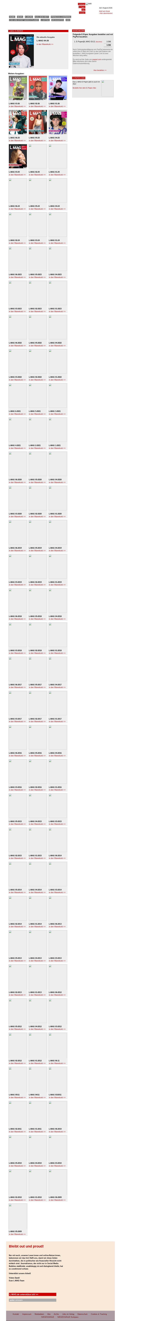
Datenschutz (83, 1314)
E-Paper (82, 7)
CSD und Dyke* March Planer (24, 20)
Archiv (56, 1314)
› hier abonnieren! (105, 13)
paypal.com (96, 59)
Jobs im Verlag (68, 1314)
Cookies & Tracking (99, 1314)
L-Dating (45, 20)
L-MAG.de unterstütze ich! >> (24, 1294)
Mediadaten (58, 20)
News (20, 17)
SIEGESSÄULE (47, 1317)
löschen (99, 42)
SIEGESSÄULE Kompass (67, 1317)
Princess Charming (61, 17)
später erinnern (16, 1300)
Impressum (26, 1314)
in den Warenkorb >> (45, 44)
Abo (68, 20)
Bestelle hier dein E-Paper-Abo (84, 88)
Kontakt (82, 13)
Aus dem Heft (42, 17)
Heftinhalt (81, 4)
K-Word (29, 17)
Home (12, 17)
